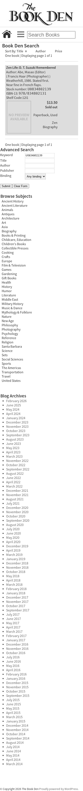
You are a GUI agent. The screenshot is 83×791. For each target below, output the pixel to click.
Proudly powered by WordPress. (59, 789)
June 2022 (13, 478)
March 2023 (14, 456)
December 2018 (17, 563)
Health (6, 282)
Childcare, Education (16, 240)
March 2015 (14, 717)
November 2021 (17, 495)
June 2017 (13, 619)
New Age (8, 321)
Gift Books (9, 278)
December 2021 (17, 491)
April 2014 (13, 760)
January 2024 (15, 418)
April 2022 (13, 482)
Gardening (9, 274)
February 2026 (16, 401)
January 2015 (15, 721)
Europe (7, 261)
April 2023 (13, 452)
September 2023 (17, 435)
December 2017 (17, 597)
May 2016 (12, 666)
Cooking (8, 252)
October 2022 (15, 465)
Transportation (12, 372)
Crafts (6, 257)
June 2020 (13, 533)
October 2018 (15, 572)
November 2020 (17, 512)
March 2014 (14, 764)
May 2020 (12, 538)
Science (7, 351)
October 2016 (15, 653)
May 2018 (12, 576)
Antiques (8, 214)
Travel (6, 376)
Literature (9, 295)
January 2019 (15, 559)
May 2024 (12, 409)
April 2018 (13, 580)
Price (58, 51)
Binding (5, 176)
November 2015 (17, 687)
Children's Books (14, 244)
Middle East (10, 299)
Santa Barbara (12, 346)
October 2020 (15, 516)
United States (11, 381)
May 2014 (12, 755)
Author (41, 51)
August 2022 (15, 474)
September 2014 (17, 738)
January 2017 (15, 640)
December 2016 (17, 644)
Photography (11, 329)
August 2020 (15, 525)
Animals (7, 210)
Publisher (7, 170)
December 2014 (17, 726)
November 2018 (17, 567)
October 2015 (15, 691)
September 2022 (17, 469)
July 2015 (13, 700)
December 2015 (17, 683)
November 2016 (17, 649)
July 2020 (13, 529)
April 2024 (13, 414)
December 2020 (17, 508)
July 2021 (13, 503)
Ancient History (12, 201)
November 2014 (17, 730)
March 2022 (14, 486)
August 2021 (15, 499)
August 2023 (15, 439)
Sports (6, 364)
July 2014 (13, 747)
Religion (7, 342)
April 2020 (13, 542)
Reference (9, 338)
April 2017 (13, 627)
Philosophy (10, 325)
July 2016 (13, 657)
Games (6, 270)
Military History (12, 304)
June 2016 (13, 661)
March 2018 (14, 585)
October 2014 (15, 734)
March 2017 (14, 632)
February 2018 (16, 589)
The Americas (11, 368)
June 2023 (13, 444)
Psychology (10, 334)
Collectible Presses (15, 248)
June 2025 (13, 405)
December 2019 (17, 546)
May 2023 (12, 448)
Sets (5, 355)
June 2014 (13, 751)
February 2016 (16, 674)
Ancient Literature (14, 206)
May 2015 (12, 708)
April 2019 (13, 550)
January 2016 (15, 679)
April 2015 (13, 713)
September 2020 (17, 521)
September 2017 (17, 610)
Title (22, 51)
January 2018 (15, 593)
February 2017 (16, 636)
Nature (6, 317)
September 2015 (17, 696)
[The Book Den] (41, 13)
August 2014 (15, 743)
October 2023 (15, 431)
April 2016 (13, 670)
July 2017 (13, 614)
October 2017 (15, 606)
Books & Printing (14, 235)
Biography (9, 231)
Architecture (10, 218)
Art (4, 223)
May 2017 (12, 623)
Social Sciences (12, 359)
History (7, 287)
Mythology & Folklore (17, 312)
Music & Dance (12, 308)
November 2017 (17, 602)
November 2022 (17, 461)
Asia (5, 227)
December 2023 (17, 422)
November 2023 (17, 427)
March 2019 (14, 555)
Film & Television (14, 265)
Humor (7, 291)
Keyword (6, 155)
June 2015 (13, 704)
